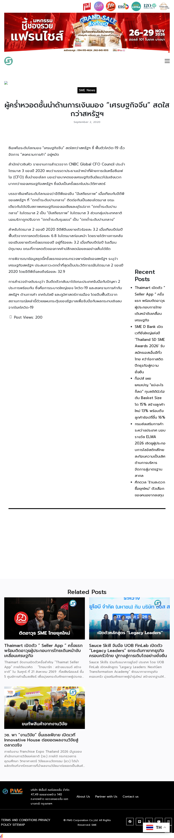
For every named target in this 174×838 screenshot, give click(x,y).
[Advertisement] (150, 198)
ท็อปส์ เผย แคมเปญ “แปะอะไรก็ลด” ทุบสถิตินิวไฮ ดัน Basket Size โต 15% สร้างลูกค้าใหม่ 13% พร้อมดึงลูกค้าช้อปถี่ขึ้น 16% (150, 398)
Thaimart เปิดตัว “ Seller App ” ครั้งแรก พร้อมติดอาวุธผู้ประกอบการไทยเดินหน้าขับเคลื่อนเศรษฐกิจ (43, 650)
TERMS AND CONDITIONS (19, 820)
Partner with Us (106, 796)
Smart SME (28, 61)
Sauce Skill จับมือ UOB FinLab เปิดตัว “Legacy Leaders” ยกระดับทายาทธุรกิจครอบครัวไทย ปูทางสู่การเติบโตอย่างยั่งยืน (128, 650)
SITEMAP (19, 825)
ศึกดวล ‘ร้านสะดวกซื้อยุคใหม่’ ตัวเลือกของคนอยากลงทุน (150, 488)
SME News (87, 90)
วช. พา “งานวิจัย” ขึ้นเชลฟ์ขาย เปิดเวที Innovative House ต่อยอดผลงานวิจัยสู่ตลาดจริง (41, 740)
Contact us (131, 796)
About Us (83, 796)
